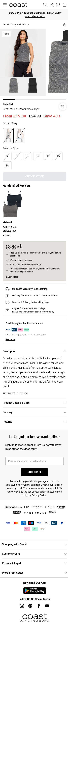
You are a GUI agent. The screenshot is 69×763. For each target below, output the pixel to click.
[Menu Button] (5, 5)
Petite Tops (24, 24)
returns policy (48, 312)
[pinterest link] (30, 606)
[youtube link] (47, 606)
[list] (34, 64)
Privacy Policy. (39, 495)
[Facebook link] (39, 606)
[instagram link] (22, 606)
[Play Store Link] (34, 590)
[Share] (65, 24)
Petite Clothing (9, 24)
